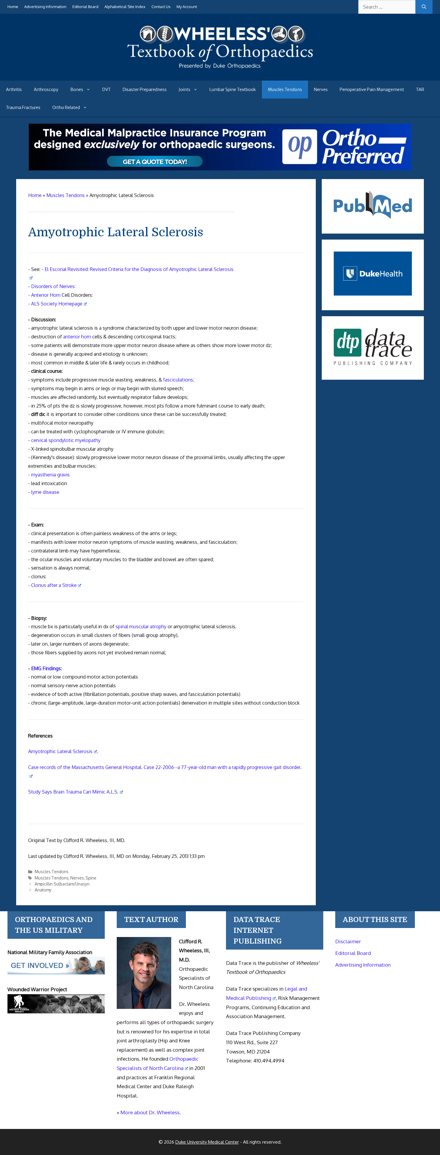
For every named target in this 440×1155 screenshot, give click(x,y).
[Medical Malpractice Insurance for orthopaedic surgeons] (220, 169)
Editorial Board (85, 6)
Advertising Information (45, 6)
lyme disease (45, 492)
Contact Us (161, 6)
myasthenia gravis (50, 475)
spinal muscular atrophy (141, 626)
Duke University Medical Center (207, 1142)
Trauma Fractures (23, 107)
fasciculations (178, 380)
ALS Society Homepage (56, 304)
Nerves (321, 89)
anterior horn (77, 337)
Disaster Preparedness (145, 89)
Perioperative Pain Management (372, 89)
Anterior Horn (45, 295)
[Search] (424, 7)
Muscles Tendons (285, 89)
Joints (184, 89)
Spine (91, 877)
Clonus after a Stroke (54, 585)
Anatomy (43, 889)
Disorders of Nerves (53, 286)
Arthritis (14, 89)
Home (12, 6)
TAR (420, 89)
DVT (106, 89)
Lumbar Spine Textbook (233, 89)
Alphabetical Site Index (124, 6)
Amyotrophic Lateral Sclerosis (60, 751)
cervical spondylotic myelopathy (66, 440)
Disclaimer (348, 941)
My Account (187, 6)
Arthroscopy (46, 89)
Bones (76, 89)
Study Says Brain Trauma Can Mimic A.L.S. (73, 792)
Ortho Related (66, 107)
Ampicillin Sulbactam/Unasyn (62, 883)
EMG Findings (46, 668)
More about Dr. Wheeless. (150, 1112)
